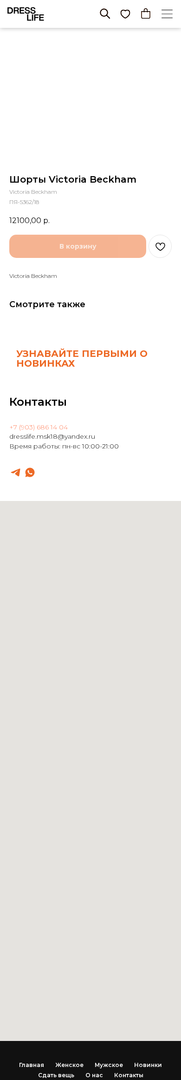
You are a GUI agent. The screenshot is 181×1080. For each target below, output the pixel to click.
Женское (69, 1064)
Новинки (148, 1064)
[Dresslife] (15, 472)
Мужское (109, 1064)
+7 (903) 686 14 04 (38, 427)
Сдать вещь (56, 1075)
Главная (31, 1064)
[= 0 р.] (145, 13)
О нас (94, 1075)
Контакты (128, 1075)
